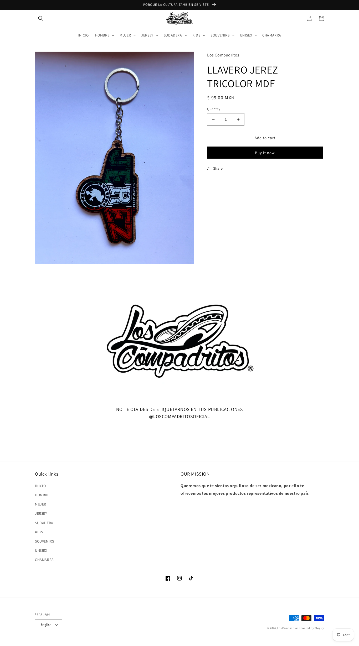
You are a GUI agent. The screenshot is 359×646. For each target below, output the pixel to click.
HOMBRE (42, 495)
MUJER (40, 504)
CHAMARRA (44, 559)
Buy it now (265, 152)
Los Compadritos (287, 628)
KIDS (39, 532)
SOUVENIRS (44, 541)
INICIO (40, 485)
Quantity (213, 109)
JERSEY (41, 513)
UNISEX (41, 550)
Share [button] (218, 168)
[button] (41, 18)
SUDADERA (44, 522)
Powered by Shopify (311, 628)
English (46, 624)
